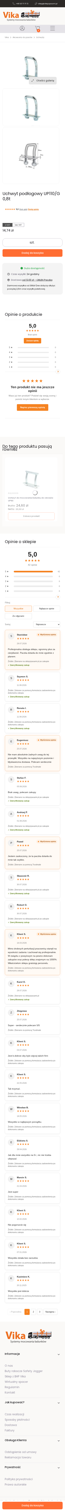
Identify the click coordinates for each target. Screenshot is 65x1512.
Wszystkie (18, 608)
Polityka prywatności (19, 1479)
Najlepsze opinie (46, 608)
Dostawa (11, 1425)
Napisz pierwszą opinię (32, 407)
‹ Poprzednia (15, 1312)
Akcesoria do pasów (22, 37)
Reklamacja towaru (18, 1457)
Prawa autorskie (16, 1484)
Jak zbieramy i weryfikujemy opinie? (58, 371)
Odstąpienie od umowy (21, 1452)
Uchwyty (40, 37)
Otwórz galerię (45, 80)
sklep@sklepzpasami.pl (47, 4)
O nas (9, 1366)
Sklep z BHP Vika (16, 1376)
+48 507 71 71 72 (22, 4)
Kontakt (10, 1392)
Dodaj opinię (33, 209)
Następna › (50, 1312)
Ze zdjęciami (18, 616)
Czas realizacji (14, 1414)
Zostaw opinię (32, 341)
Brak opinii (23, 209)
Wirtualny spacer (16, 1382)
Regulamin (12, 1387)
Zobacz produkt (31, 516)
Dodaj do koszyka (33, 253)
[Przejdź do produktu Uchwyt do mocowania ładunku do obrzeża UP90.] (31, 475)
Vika (7, 37)
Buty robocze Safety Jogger (24, 1371)
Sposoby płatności (17, 1420)
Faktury (10, 1430)
